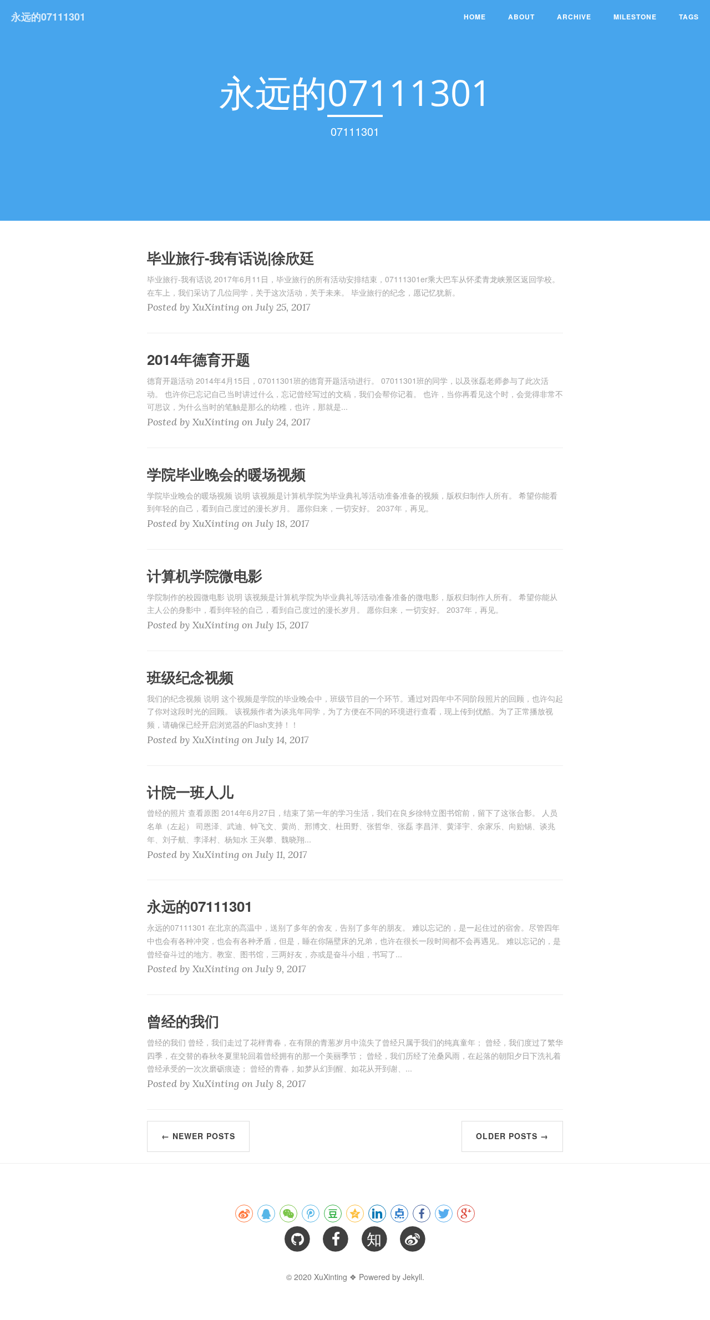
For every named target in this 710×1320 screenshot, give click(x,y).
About (521, 17)
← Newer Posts (198, 1135)
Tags (689, 17)
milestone (635, 17)
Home (475, 17)
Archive (574, 17)
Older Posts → (512, 1135)
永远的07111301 (48, 16)
